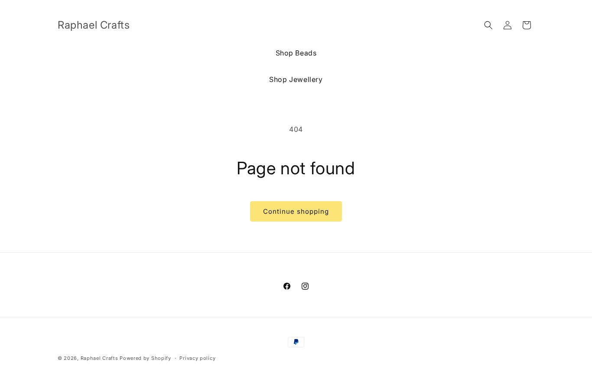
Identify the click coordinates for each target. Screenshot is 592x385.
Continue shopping (296, 211)
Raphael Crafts (99, 358)
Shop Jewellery (295, 79)
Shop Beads (296, 53)
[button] (488, 25)
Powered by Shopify (145, 358)
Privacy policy (197, 358)
